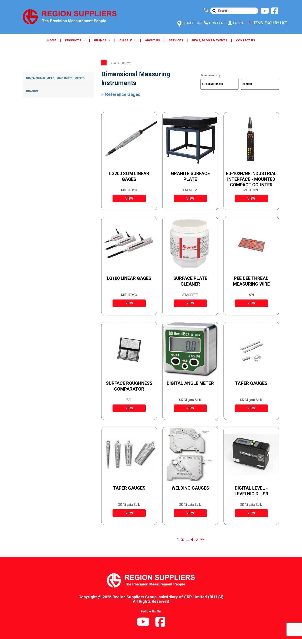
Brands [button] (100, 40)
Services (176, 40)
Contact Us (245, 40)
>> (202, 539)
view (129, 198)
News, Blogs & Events (209, 40)
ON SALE (125, 40)
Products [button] (73, 40)
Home (51, 40)
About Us (152, 40)
